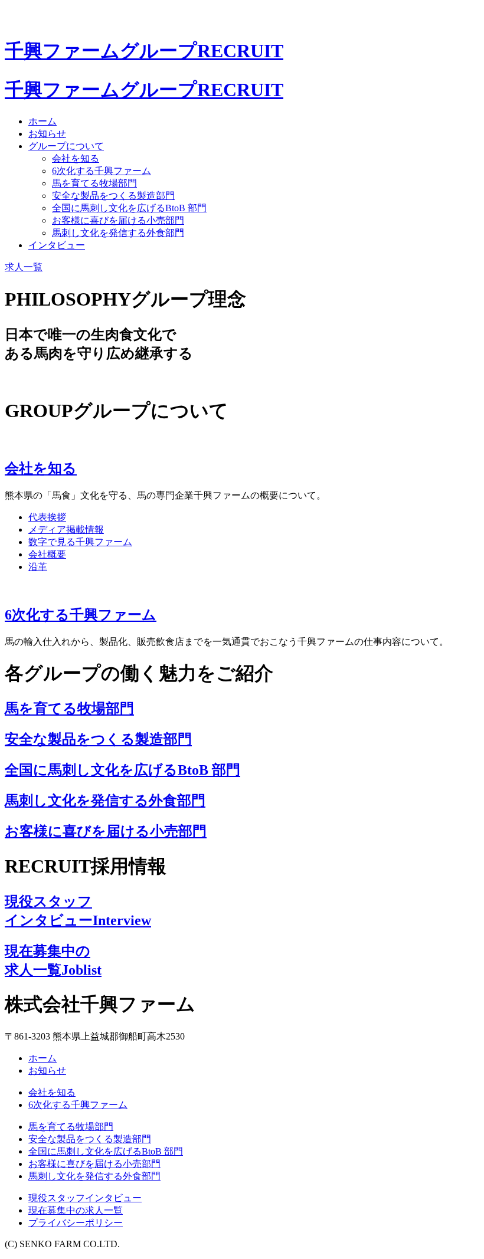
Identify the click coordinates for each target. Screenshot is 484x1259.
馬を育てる (94, 183)
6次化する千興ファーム (101, 171)
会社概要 (47, 554)
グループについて (66, 146)
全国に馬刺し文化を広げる (129, 208)
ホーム (42, 121)
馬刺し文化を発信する (118, 233)
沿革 (37, 567)
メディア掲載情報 (66, 529)
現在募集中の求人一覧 (75, 1210)
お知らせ (47, 134)
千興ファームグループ (144, 50)
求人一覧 (23, 267)
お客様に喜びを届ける (118, 220)
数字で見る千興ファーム (80, 542)
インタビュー (56, 245)
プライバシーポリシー (75, 1223)
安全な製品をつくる (113, 196)
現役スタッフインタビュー (85, 1198)
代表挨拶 (47, 517)
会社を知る (75, 158)
